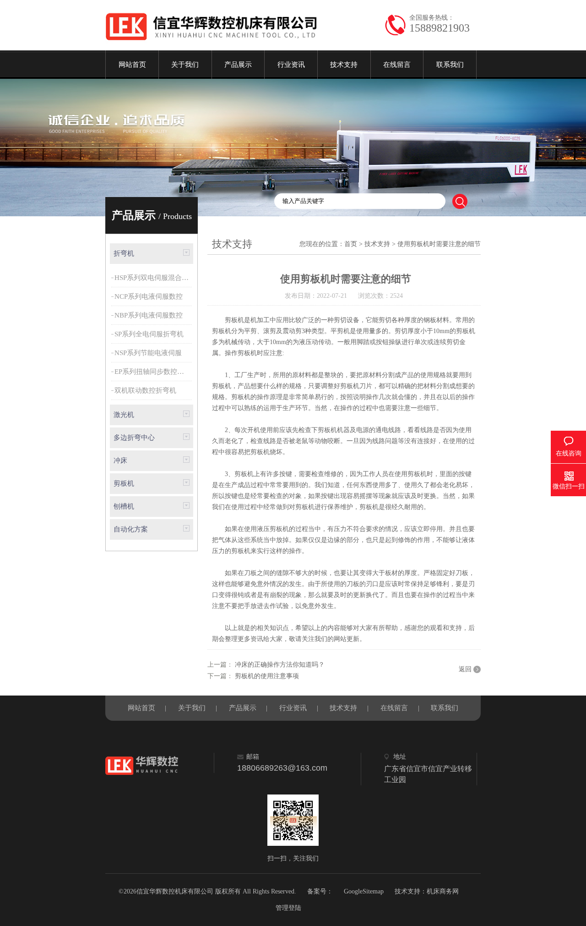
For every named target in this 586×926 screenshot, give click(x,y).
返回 (465, 669)
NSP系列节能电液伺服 (148, 352)
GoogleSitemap (364, 891)
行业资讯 (291, 64)
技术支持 (344, 64)
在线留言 (397, 64)
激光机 (124, 414)
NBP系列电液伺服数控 (148, 315)
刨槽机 (124, 506)
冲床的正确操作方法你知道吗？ (279, 664)
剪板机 (124, 483)
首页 (350, 244)
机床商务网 (443, 891)
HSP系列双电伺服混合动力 (154, 277)
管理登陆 (288, 907)
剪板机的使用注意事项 (266, 676)
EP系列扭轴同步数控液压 (152, 371)
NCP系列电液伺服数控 (148, 296)
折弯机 (124, 253)
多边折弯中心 (134, 437)
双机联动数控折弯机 (145, 390)
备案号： (320, 891)
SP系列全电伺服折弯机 (149, 334)
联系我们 (450, 64)
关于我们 (185, 64)
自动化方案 (131, 529)
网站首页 (132, 64)
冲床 (120, 460)
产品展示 (238, 64)
